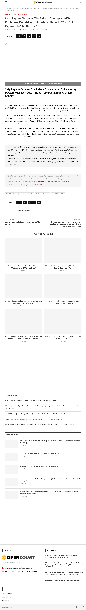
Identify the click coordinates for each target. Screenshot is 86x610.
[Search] (80, 2)
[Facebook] (73, 607)
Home (7, 8)
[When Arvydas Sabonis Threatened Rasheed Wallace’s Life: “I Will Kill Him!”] (23, 250)
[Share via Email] (39, 36)
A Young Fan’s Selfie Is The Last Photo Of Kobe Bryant (40, 466)
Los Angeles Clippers (26, 194)
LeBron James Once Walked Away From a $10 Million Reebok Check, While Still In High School (50, 480)
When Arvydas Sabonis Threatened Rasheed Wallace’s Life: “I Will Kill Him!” (31, 400)
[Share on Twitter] (29, 36)
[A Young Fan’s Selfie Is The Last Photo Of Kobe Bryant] (11, 469)
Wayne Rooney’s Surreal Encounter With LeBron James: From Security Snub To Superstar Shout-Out (40, 424)
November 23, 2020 (39, 185)
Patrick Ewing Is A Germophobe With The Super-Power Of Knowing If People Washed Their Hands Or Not (49, 493)
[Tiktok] (82, 607)
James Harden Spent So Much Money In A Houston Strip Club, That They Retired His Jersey (50, 442)
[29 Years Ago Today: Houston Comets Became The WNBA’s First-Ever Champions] (62, 286)
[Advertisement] (43, 373)
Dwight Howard (11, 194)
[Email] (79, 607)
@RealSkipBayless (40, 182)
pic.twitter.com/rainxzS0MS (58, 182)
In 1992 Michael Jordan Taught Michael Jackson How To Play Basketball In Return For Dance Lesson (39, 414)
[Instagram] (76, 607)
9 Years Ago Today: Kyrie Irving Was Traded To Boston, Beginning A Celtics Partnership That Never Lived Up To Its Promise (64, 565)
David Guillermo (18, 29)
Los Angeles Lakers (42, 194)
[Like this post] (19, 36)
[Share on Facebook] (24, 36)
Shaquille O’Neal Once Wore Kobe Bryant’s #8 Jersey (39, 453)
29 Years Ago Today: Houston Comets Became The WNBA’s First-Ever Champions (33, 419)
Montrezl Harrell (58, 194)
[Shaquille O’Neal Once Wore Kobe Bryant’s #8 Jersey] (11, 457)
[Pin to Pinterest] (34, 36)
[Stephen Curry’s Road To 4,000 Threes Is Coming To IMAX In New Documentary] (62, 321)
